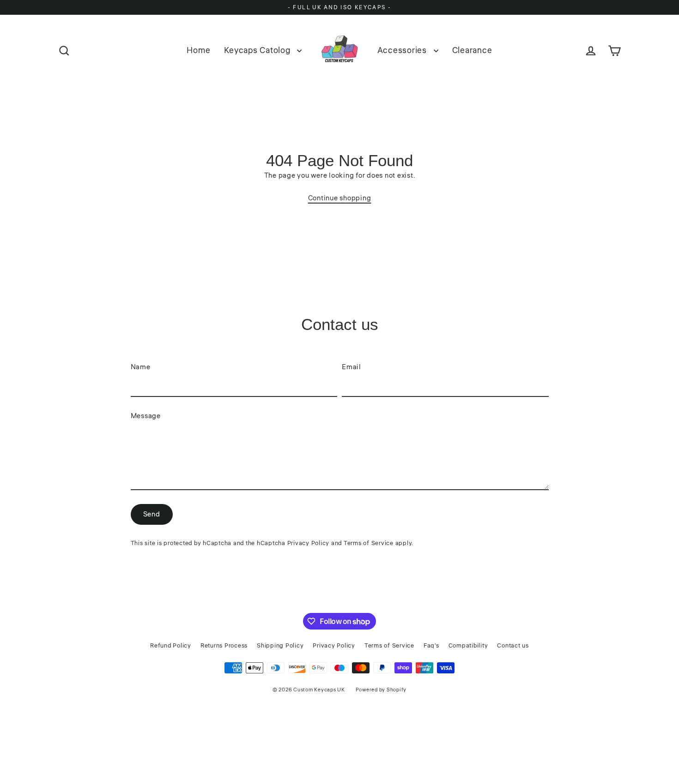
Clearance (472, 50)
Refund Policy (170, 646)
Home (198, 50)
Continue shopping (339, 198)
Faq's (431, 646)
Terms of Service (369, 543)
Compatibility (468, 646)
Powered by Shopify (381, 689)
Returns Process (224, 646)
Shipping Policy (280, 646)
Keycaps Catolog (258, 50)
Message (146, 416)
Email (351, 367)
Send (151, 514)
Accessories (403, 50)
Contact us (513, 646)
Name (141, 367)
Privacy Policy (308, 543)
